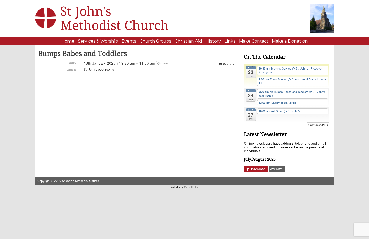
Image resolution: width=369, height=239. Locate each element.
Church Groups (155, 41)
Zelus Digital (191, 187)
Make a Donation (290, 41)
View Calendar (317, 124)
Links (230, 41)
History (213, 41)
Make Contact (253, 41)
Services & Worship (98, 41)
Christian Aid (188, 41)
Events (129, 41)
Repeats (164, 63)
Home (67, 41)
